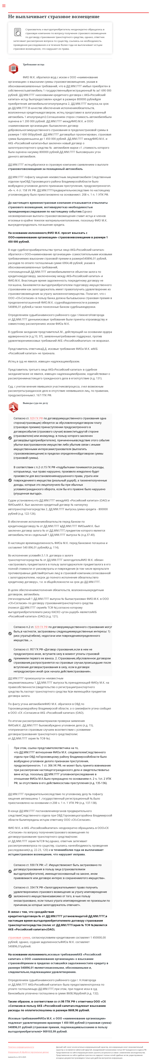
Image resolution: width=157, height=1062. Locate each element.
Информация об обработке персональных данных (28, 1052)
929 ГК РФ (36, 418)
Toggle (5, 6)
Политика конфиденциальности (21, 1047)
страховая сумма (19, 937)
